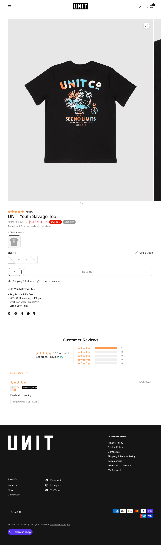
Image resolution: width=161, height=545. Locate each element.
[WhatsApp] (29, 313)
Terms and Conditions (119, 465)
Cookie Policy (115, 447)
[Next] (86, 203)
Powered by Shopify (60, 524)
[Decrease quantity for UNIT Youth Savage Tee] (10, 272)
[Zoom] (147, 26)
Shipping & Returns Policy (121, 456)
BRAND (12, 479)
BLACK (14, 241)
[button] (16, 211)
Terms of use (115, 460)
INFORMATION (117, 437)
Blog (10, 490)
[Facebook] (10, 313)
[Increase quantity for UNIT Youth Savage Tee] (19, 272)
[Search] (146, 6)
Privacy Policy (115, 442)
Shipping (25, 226)
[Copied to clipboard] (35, 313)
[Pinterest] (23, 313)
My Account (114, 470)
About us (12, 485)
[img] (18, 382)
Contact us (114, 451)
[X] (16, 313)
